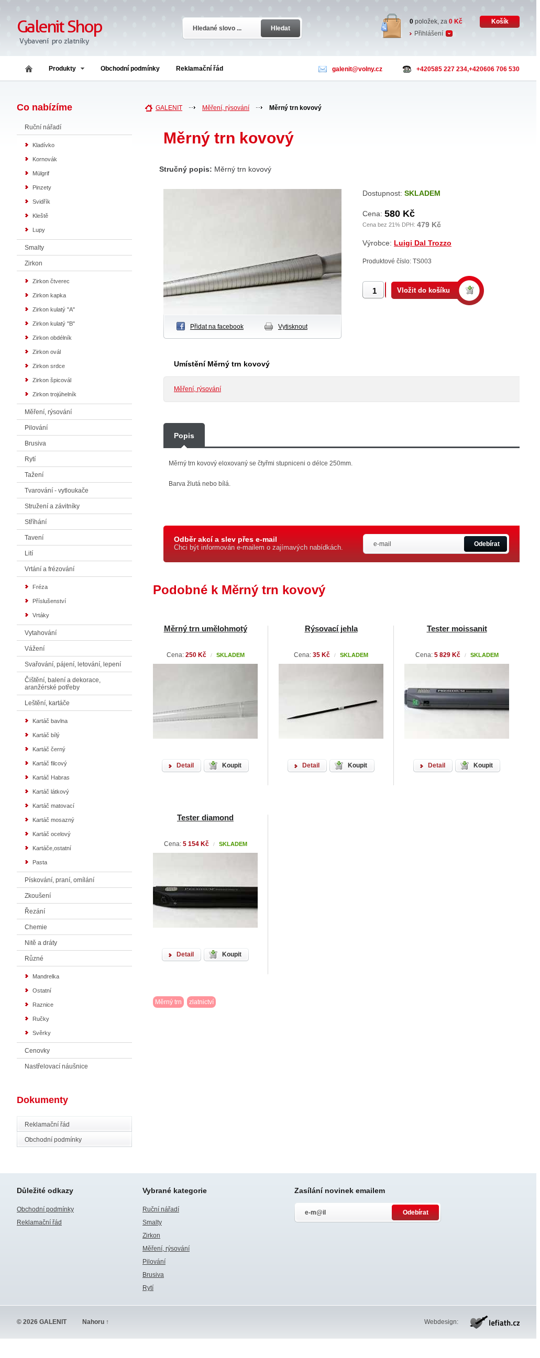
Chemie (36, 927)
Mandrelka (45, 976)
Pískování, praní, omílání (59, 880)
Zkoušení (38, 895)
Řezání (35, 911)
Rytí (30, 459)
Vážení (35, 648)
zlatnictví (201, 1002)
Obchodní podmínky (130, 68)
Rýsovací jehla (331, 628)
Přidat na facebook (217, 326)
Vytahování (41, 633)
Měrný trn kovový (295, 108)
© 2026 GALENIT (42, 1322)
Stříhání (36, 522)
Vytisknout (292, 326)
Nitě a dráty (41, 943)
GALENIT (169, 108)
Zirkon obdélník (52, 338)
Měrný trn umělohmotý (205, 628)
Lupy (38, 230)
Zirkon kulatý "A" (53, 309)
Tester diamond (205, 817)
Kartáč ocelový (51, 834)
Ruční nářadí (43, 127)
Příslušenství (49, 601)
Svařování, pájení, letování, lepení (73, 664)
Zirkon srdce (48, 366)
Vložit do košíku (423, 290)
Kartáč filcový (49, 763)
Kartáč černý (48, 749)
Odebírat (487, 544)
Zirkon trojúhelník (54, 394)
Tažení (34, 474)
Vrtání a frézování (49, 569)
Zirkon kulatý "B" (53, 323)
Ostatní (41, 990)
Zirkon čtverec (51, 281)
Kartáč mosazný (53, 820)
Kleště (40, 216)
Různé (34, 958)
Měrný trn (168, 1002)
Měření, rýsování (48, 412)
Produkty (62, 68)
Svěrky (41, 1033)
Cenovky (37, 1050)
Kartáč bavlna (50, 721)
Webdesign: (441, 1322)
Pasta (39, 862)
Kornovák (44, 159)
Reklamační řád (199, 68)
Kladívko (43, 145)
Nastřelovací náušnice (56, 1066)
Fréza (40, 587)
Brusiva (35, 443)
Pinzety (41, 187)
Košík (500, 21)
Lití (29, 553)
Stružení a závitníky (52, 506)
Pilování (36, 427)
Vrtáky (40, 615)
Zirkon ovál (46, 352)
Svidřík (41, 201)
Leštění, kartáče (47, 703)
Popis (184, 435)
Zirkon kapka (49, 295)
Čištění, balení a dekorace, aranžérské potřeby (63, 683)
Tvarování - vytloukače (57, 490)
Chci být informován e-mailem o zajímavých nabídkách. (258, 543)
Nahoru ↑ (95, 1322)
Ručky (40, 1019)
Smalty (34, 247)
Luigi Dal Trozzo (422, 243)
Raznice (42, 1004)
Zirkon (33, 263)
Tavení (34, 537)
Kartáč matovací (53, 806)
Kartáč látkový (50, 791)
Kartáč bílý (46, 735)
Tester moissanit (457, 628)
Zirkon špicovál (51, 380)
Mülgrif (40, 173)
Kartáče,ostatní (51, 848)
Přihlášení (428, 33)
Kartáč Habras (51, 777)
